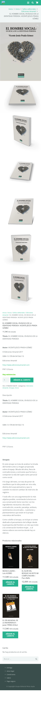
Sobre (9, 678)
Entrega (9, 668)
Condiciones (11, 674)
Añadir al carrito (21, 380)
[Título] (3, 2)
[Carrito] (37, 2)
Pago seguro (11, 681)
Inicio (11, 9)
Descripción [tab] (7, 395)
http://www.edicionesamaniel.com (16, 365)
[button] (28, 3)
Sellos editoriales (29, 9)
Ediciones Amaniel (28, 11)
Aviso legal (10, 671)
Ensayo (11, 388)
